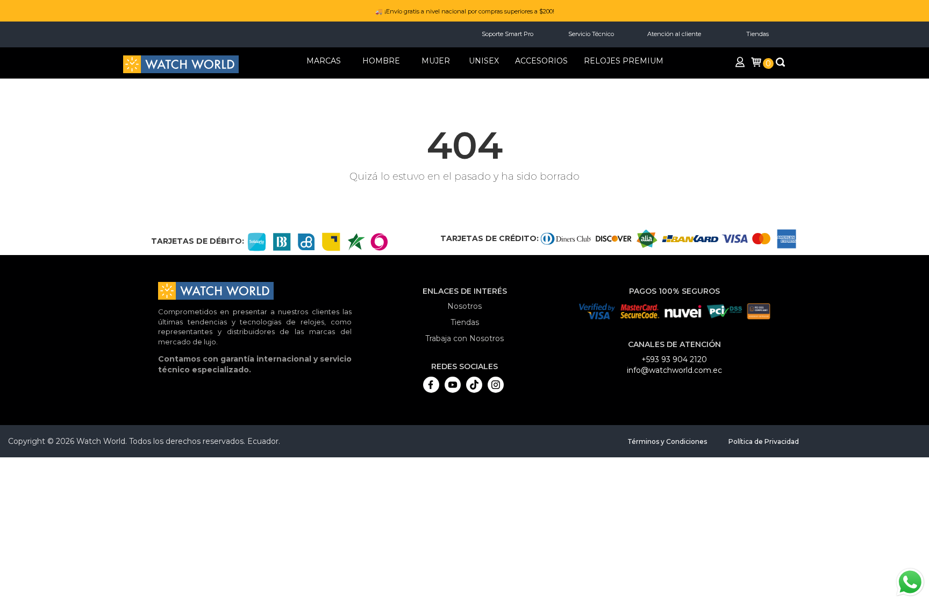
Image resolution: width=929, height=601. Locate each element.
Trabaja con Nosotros (464, 338)
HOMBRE (381, 61)
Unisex (484, 61)
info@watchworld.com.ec (674, 370)
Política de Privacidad (763, 441)
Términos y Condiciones (667, 441)
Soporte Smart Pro (507, 34)
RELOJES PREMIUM (623, 61)
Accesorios (541, 61)
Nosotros (464, 306)
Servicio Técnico (591, 34)
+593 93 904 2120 (674, 359)
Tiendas (757, 34)
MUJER (435, 61)
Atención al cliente (674, 34)
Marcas (323, 61)
